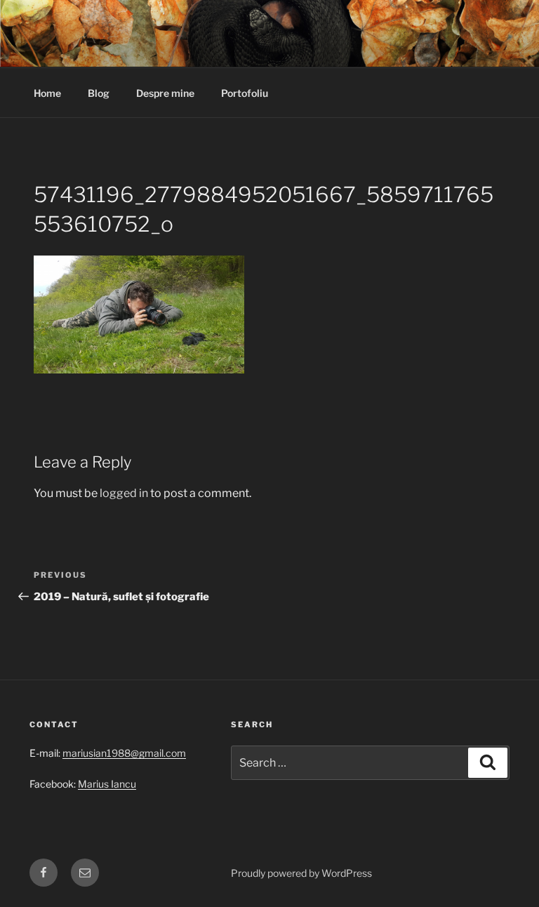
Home (47, 93)
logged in (124, 493)
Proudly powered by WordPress (301, 873)
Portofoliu (244, 93)
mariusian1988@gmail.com (124, 753)
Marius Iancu (107, 784)
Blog (98, 93)
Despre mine (165, 93)
